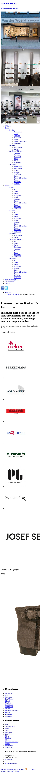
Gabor (16, 193)
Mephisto (17, 136)
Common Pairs (10, 726)
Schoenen (12, 164)
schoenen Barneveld (9, 8)
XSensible (17, 209)
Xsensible (17, 184)
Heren (7, 128)
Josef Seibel (18, 147)
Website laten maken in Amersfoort (17, 770)
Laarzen (12, 210)
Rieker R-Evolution (20, 141)
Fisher (7, 695)
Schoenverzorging (11, 280)
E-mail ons (8, 760)
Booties (12, 130)
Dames (7, 186)
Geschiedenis (9, 281)
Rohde (16, 149)
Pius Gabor (17, 138)
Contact (7, 283)
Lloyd (16, 197)
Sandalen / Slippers (15, 151)
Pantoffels (12, 145)
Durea (16, 191)
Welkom (8, 126)
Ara (15, 189)
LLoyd (16, 134)
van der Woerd (9, 3)
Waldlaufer (17, 143)
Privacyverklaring (11, 763)
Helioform (17, 195)
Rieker (16, 139)
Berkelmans (18, 132)
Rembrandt (17, 157)
